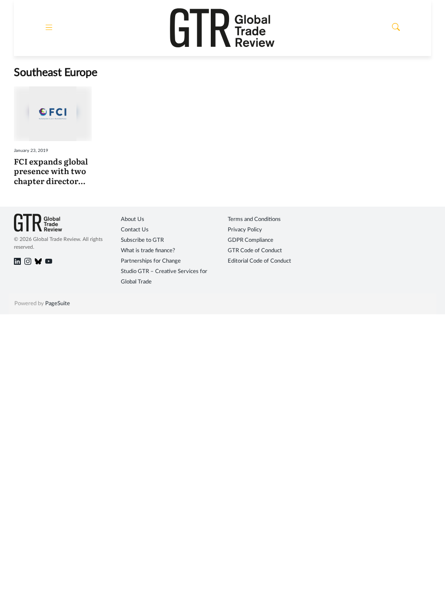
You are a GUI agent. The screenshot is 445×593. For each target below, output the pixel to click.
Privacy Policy (245, 230)
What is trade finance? (148, 251)
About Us (132, 219)
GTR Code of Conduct (255, 251)
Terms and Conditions (254, 219)
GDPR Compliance (250, 240)
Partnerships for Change (151, 261)
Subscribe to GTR (142, 240)
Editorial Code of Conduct (259, 261)
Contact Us (135, 230)
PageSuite (57, 303)
